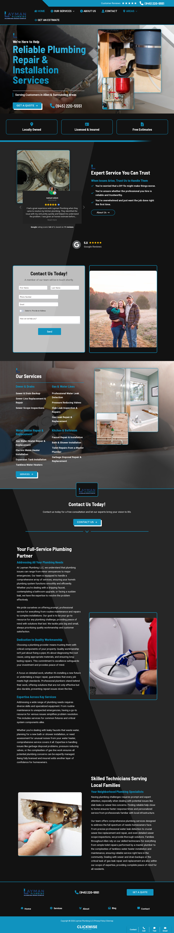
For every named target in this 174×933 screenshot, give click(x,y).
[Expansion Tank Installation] (31, 460)
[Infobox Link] (152, 3)
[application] (73, 11)
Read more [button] (52, 220)
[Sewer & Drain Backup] (28, 393)
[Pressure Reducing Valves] (66, 403)
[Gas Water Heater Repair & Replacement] (32, 443)
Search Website (141, 901)
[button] (27, 105)
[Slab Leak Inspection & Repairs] (68, 410)
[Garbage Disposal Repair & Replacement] (68, 459)
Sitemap (109, 921)
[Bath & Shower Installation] (66, 443)
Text (154, 931)
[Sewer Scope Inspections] (30, 408)
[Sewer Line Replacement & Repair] (32, 401)
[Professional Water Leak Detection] (68, 395)
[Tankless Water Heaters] (29, 465)
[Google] (76, 244)
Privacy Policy (99, 921)
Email (165, 931)
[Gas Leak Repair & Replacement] (68, 419)
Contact (137, 895)
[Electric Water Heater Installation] (32, 452)
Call (135, 889)
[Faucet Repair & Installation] (67, 437)
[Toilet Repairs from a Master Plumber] (68, 450)
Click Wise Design (153, 923)
